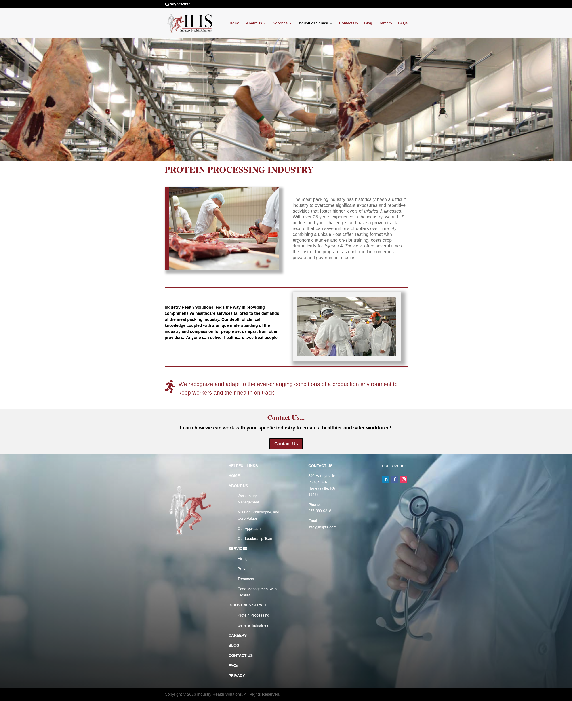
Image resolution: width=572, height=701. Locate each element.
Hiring (242, 559)
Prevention (246, 569)
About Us (254, 23)
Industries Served (313, 23)
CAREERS (238, 635)
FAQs (403, 23)
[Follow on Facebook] (394, 479)
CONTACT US (241, 655)
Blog (368, 23)
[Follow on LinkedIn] (385, 479)
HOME (234, 476)
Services (280, 23)
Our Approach (249, 528)
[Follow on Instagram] (403, 479)
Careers (385, 23)
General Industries (253, 625)
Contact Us (348, 23)
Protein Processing (253, 615)
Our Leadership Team (255, 538)
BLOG (234, 645)
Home (235, 23)
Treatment (246, 579)
